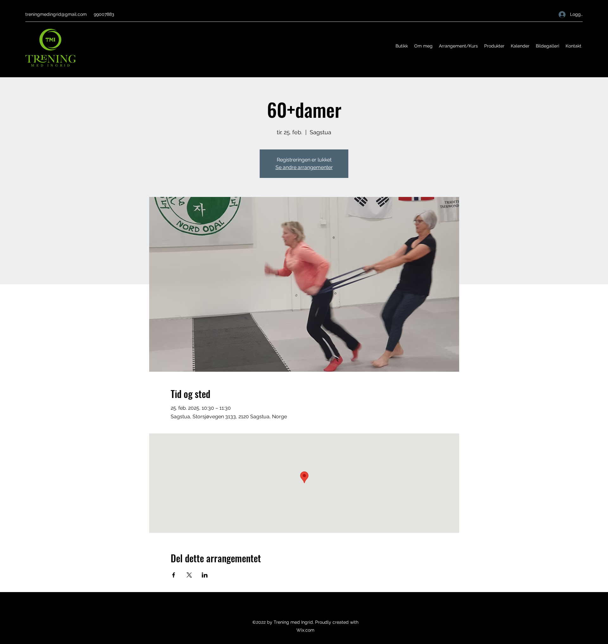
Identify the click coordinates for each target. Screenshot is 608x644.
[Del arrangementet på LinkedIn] (205, 575)
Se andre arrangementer (304, 167)
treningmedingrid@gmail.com (56, 14)
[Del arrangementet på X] (189, 575)
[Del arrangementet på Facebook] (174, 575)
